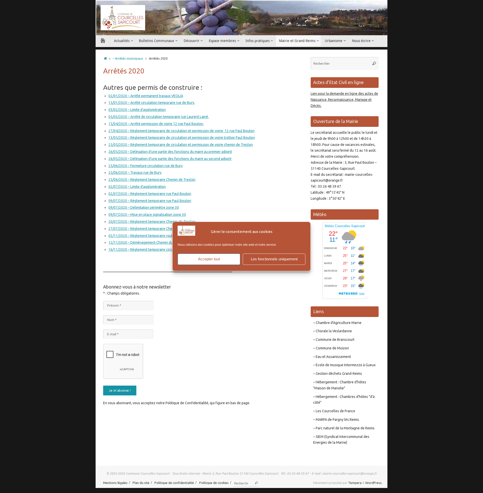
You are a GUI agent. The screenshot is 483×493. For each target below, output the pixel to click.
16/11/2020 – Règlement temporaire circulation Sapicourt (153, 250)
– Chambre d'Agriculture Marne (337, 323)
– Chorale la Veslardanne (332, 331)
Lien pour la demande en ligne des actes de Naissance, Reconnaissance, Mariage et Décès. (344, 100)
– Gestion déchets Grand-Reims (337, 374)
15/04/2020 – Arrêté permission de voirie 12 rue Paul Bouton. (156, 124)
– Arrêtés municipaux (128, 58)
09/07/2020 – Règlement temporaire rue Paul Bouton (149, 201)
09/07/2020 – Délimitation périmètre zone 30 (143, 208)
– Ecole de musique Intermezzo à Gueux (344, 365)
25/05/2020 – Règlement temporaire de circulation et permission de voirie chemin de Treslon (180, 145)
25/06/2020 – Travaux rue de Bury (135, 173)
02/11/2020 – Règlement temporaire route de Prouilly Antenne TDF (161, 236)
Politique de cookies (214, 482)
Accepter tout (209, 259)
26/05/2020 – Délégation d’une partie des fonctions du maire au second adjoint (169, 159)
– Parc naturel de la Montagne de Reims (344, 428)
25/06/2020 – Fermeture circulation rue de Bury (145, 166)
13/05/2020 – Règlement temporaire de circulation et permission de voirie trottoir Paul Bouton (181, 138)
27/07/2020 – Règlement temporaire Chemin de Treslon (151, 229)
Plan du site (141, 482)
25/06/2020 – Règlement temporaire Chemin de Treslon (151, 180)
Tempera (354, 482)
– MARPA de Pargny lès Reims (336, 420)
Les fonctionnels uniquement (274, 259)
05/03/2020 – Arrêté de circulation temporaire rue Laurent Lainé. (158, 117)
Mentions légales (115, 482)
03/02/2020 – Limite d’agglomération (137, 110)
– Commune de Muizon (331, 348)
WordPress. (373, 482)
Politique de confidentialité (174, 482)
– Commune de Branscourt (333, 340)
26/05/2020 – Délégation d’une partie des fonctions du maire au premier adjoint (170, 152)
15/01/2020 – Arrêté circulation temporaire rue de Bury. (151, 103)
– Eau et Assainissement (332, 357)
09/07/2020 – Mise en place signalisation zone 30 (147, 215)
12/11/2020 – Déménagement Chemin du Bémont (147, 242)
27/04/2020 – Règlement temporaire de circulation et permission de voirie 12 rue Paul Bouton (181, 131)
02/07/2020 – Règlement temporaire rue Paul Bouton (149, 194)
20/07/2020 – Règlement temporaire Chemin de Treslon (151, 222)
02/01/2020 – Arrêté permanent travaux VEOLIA (145, 96)
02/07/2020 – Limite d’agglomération (137, 187)
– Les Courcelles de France (334, 411)
